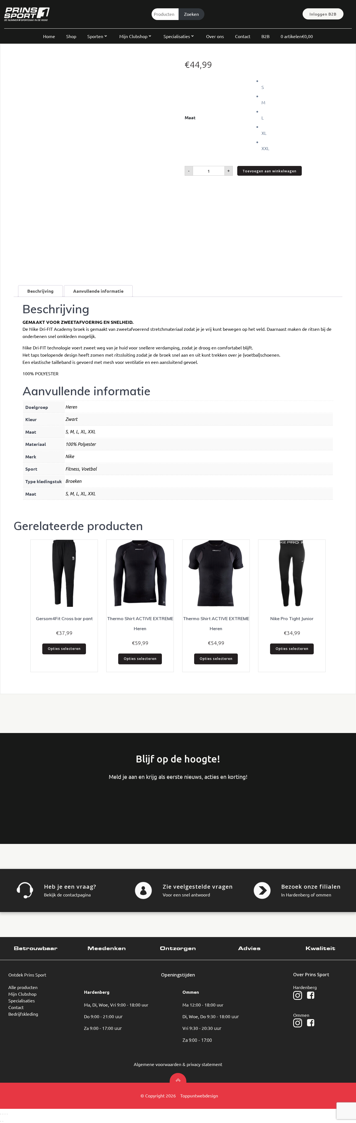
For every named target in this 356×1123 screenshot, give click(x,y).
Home (49, 36)
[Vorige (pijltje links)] (0, 1121)
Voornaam (26, 803)
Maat (190, 117)
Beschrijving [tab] (40, 291)
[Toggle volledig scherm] (2, 1114)
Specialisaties (177, 36)
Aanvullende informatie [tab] (98, 291)
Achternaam (68, 803)
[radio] (301, 83)
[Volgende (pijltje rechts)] (2, 1121)
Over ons (215, 36)
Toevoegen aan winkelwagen (269, 171)
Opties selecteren (64, 648)
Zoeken (191, 14)
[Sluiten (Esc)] (7, 1114)
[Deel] (5, 1114)
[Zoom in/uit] (0, 1114)
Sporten (95, 36)
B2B (265, 36)
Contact (242, 36)
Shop (71, 36)
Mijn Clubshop (133, 36)
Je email (110, 803)
